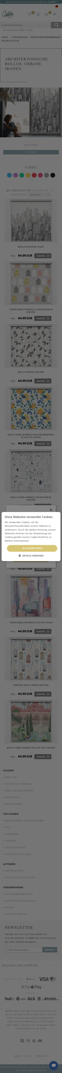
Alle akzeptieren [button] (32, 548)
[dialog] (31, 536)
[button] (31, 555)
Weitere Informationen (17, 540)
